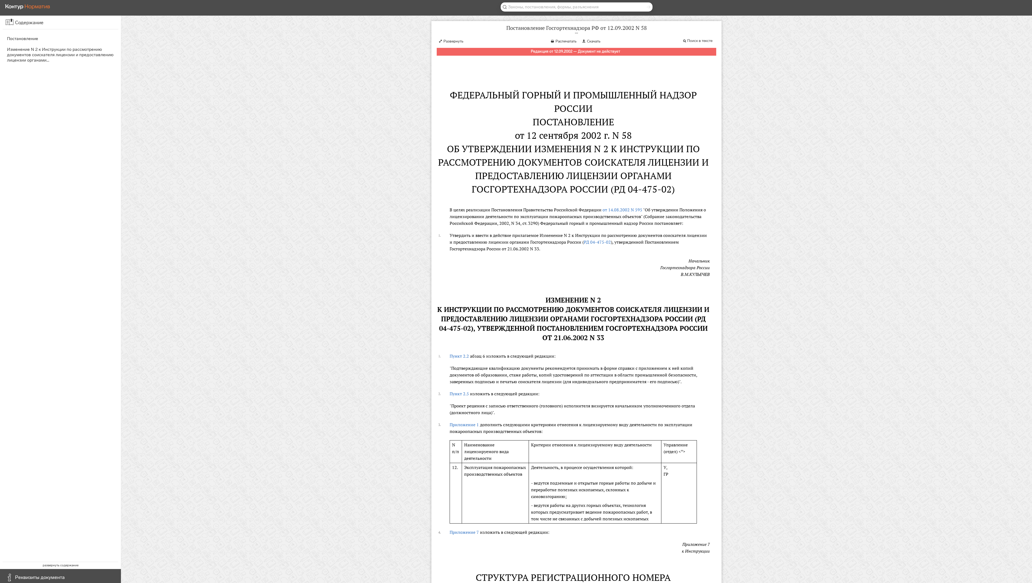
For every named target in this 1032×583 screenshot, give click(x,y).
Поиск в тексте (699, 40)
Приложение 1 (464, 424)
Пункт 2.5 (459, 393)
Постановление (22, 38)
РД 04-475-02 (597, 242)
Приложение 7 (464, 532)
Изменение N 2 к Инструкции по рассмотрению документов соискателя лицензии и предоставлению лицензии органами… (60, 55)
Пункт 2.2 (459, 356)
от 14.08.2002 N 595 (622, 209)
